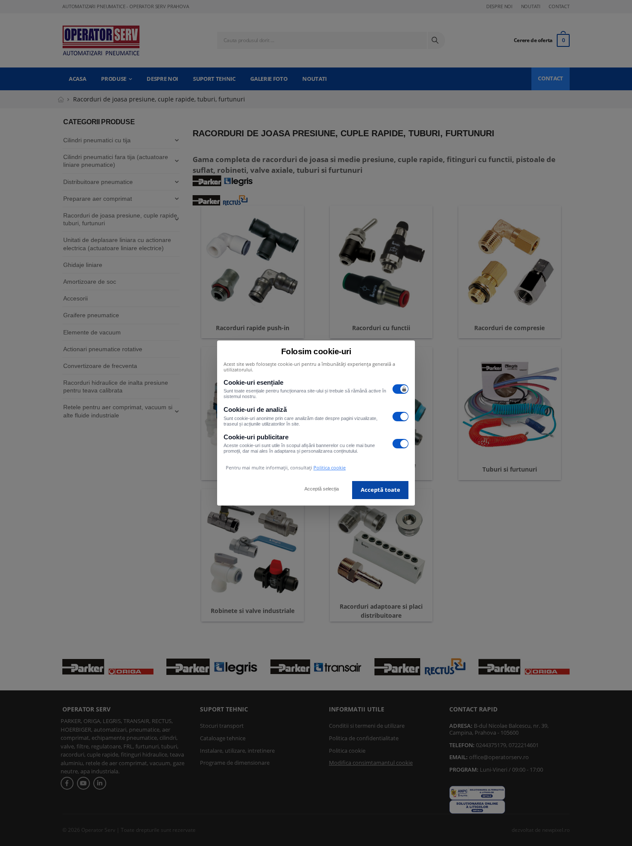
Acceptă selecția (321, 488)
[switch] (401, 389)
